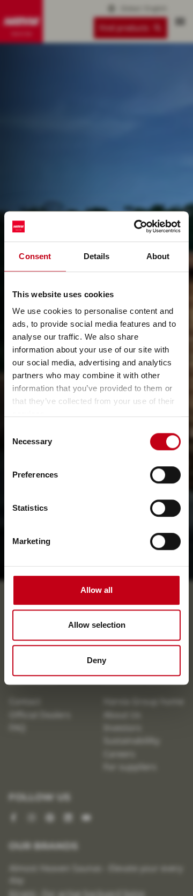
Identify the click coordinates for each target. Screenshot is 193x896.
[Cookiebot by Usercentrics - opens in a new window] (136, 226)
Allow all (96, 589)
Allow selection (96, 624)
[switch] (165, 474)
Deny (96, 660)
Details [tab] (97, 256)
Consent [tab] (35, 256)
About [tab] (158, 256)
